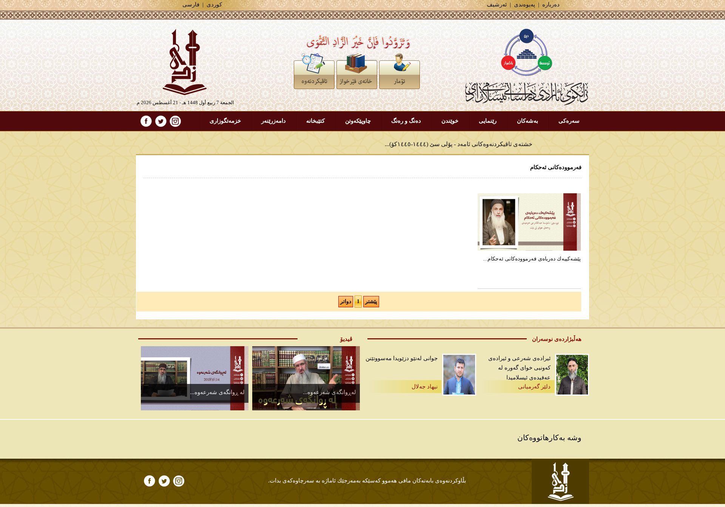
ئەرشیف (497, 5)
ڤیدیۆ (346, 339)
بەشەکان (527, 121)
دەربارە (551, 5)
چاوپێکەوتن (358, 121)
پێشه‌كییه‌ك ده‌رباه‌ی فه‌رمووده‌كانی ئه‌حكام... (532, 259)
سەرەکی (569, 121)
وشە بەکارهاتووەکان (549, 437)
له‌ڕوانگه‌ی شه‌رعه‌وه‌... (329, 392)
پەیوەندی (524, 5)
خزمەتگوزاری (225, 121)
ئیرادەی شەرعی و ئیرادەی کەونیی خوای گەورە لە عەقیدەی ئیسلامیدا (519, 368)
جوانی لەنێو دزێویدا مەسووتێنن (402, 358)
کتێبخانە (315, 121)
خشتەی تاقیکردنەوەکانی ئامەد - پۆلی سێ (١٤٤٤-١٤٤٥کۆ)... (458, 140)
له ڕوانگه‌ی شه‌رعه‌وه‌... (217, 392)
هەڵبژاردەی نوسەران (557, 339)
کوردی (214, 5)
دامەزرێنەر (273, 121)
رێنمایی (488, 121)
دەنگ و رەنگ (406, 121)
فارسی (190, 5)
